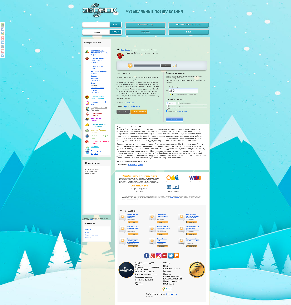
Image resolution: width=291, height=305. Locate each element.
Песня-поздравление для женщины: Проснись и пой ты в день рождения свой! (193, 229)
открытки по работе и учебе (99, 120)
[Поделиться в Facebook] (2, 29)
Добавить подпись (174, 109)
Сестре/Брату (95, 80)
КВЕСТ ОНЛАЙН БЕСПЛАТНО (188, 25)
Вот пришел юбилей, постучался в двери (192, 239)
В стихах (94, 76)
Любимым (94, 90)
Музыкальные (95, 78)
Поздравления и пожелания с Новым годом (147, 268)
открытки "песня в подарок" (98, 131)
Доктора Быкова (94, 219)
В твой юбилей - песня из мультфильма (162, 240)
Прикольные (95, 92)
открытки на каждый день (99, 137)
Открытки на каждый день (146, 274)
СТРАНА (115, 32)
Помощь (88, 229)
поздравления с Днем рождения (97, 98)
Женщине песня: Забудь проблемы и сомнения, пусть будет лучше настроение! (192, 217)
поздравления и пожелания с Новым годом (99, 53)
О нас (87, 232)
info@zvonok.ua (174, 197)
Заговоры (95, 147)
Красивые (94, 73)
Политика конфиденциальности (172, 275)
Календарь (145, 32)
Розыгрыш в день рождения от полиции (133, 216)
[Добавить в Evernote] (2, 25)
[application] (151, 65)
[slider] (174, 64)
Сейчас (171, 103)
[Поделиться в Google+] (2, 38)
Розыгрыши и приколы (144, 271)
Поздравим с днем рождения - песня (133, 227)
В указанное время (185, 103)
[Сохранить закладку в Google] (2, 33)
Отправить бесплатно (139, 111)
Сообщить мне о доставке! (176, 106)
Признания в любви (97, 88)
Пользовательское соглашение (171, 282)
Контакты (88, 238)
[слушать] (130, 65)
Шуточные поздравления (99, 71)
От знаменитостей (97, 66)
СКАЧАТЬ (123, 111)
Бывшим (93, 69)
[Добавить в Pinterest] (2, 51)
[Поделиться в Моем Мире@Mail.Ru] (2, 46)
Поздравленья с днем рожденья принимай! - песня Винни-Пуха (133, 241)
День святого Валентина (132, 106)
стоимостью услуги (181, 111)
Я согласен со (177, 111)
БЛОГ (188, 32)
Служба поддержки (91, 235)
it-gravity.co (171, 294)
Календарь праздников (144, 277)
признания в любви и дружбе (100, 142)
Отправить (133, 222)
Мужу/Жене (130, 102)
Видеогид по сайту (145, 25)
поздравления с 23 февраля (99, 109)
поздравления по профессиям (98, 125)
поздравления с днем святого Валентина (97, 60)
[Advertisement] (143, 44)
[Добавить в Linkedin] (2, 42)
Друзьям (93, 83)
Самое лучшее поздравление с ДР (163, 215)
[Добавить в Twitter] (2, 55)
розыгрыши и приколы (96, 114)
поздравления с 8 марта (98, 103)
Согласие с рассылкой (172, 278)
